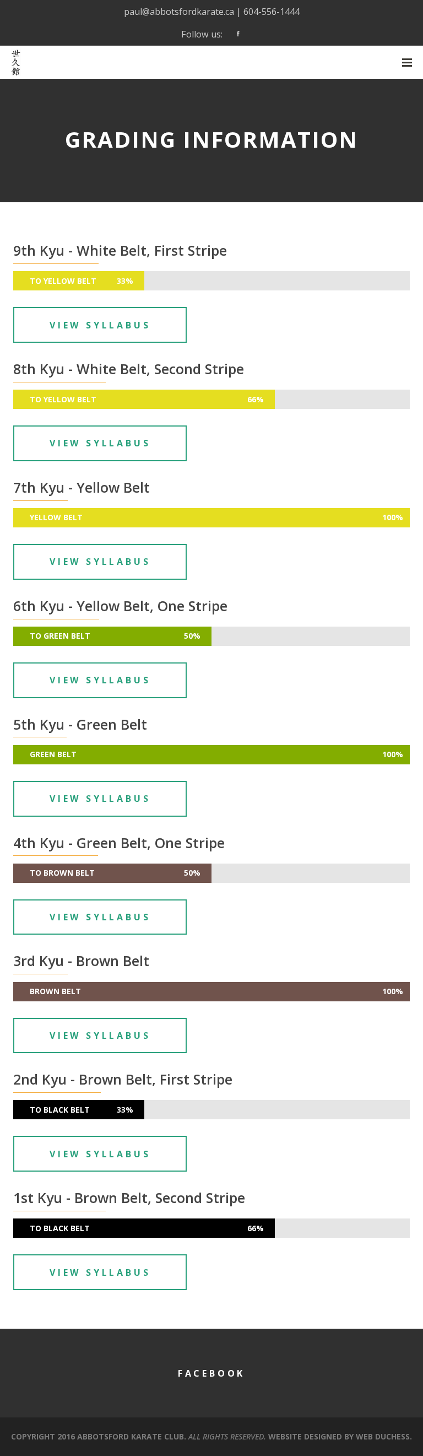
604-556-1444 (271, 12)
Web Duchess (383, 1436)
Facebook (211, 1373)
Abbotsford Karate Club (130, 1436)
